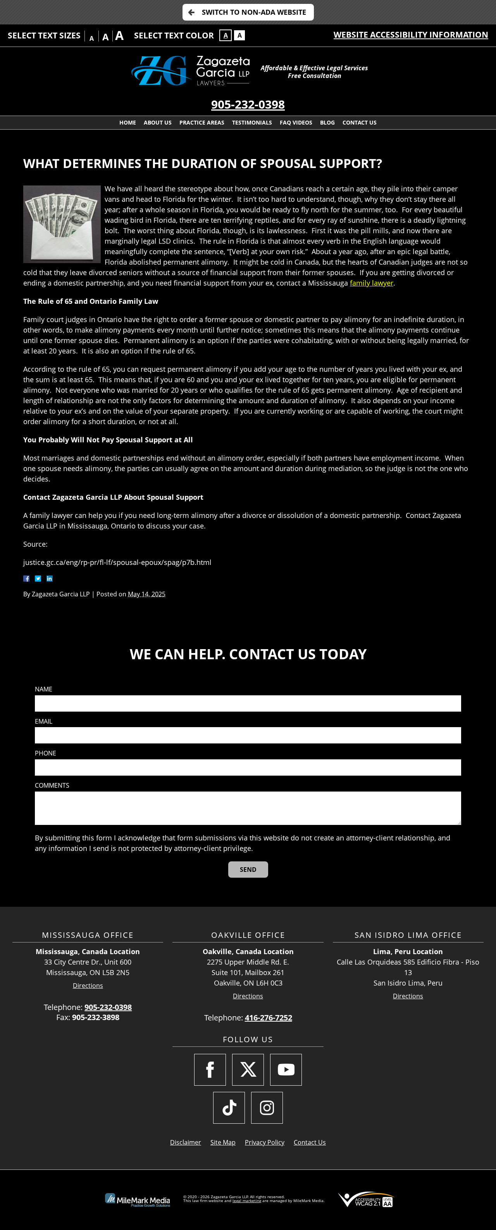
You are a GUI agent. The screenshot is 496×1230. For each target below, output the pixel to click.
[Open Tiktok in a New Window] (229, 1108)
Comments (52, 785)
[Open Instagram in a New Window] (267, 1108)
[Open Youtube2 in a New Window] (286, 1070)
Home (127, 122)
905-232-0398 (248, 104)
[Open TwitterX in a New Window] (248, 1070)
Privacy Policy (264, 1142)
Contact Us (360, 122)
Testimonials (252, 122)
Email (43, 721)
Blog (327, 122)
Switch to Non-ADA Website (254, 12)
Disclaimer (185, 1142)
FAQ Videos (296, 122)
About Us (158, 122)
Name (43, 689)
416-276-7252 (268, 1017)
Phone (45, 753)
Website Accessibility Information (411, 34)
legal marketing (246, 1200)
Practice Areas (201, 122)
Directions (88, 986)
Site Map (223, 1142)
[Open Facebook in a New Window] (210, 1070)
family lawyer (371, 283)
